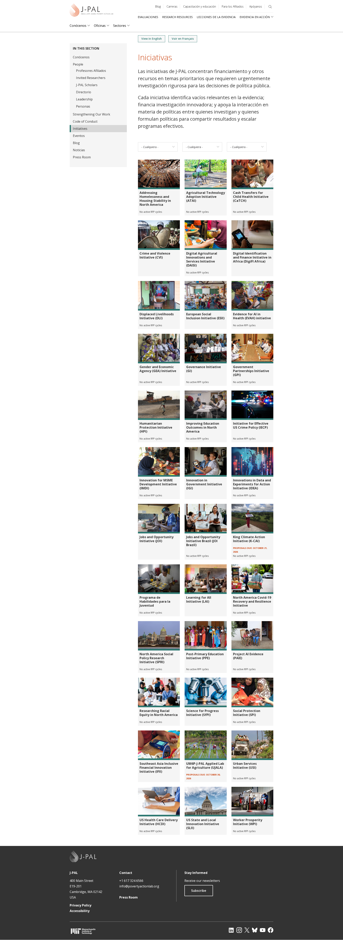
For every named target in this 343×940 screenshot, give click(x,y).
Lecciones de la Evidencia (216, 17)
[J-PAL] (91, 11)
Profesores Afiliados (91, 70)
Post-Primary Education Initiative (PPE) (205, 656)
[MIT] (83, 931)
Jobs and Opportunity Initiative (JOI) (156, 539)
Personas (83, 106)
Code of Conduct (85, 121)
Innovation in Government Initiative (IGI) (204, 484)
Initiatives (80, 128)
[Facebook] (270, 930)
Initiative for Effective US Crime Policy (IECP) (250, 425)
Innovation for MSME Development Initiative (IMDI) (158, 484)
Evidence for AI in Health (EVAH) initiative (252, 316)
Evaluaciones (148, 17)
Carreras (172, 6)
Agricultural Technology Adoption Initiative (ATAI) (205, 197)
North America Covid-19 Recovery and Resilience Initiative (252, 601)
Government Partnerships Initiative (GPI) (251, 371)
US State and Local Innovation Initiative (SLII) (202, 824)
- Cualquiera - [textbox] (149, 147)
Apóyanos (255, 6)
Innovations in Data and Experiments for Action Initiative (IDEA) (252, 484)
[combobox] (158, 147)
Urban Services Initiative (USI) (245, 765)
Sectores (119, 26)
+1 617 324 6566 (131, 880)
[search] (270, 6)
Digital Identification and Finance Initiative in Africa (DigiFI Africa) (252, 257)
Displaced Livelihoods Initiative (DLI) (157, 316)
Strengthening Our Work (91, 114)
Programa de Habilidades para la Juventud (155, 601)
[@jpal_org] (239, 930)
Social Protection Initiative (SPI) (246, 713)
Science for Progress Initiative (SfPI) (202, 713)
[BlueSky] (254, 930)
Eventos (79, 136)
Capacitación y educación (199, 6)
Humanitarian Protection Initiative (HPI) (156, 427)
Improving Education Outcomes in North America (202, 427)
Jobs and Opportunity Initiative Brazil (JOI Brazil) (203, 541)
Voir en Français (183, 38)
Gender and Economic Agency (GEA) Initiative (158, 369)
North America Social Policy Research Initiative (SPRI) (156, 658)
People (78, 64)
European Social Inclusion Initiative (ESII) (205, 316)
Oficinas (100, 26)
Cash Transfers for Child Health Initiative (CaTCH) (251, 197)
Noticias (79, 150)
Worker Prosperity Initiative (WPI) (247, 822)
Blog (158, 6)
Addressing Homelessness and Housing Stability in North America (155, 199)
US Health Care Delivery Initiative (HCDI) (159, 822)
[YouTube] (262, 930)
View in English (151, 38)
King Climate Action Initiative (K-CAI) (249, 539)
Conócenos (78, 26)
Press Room (82, 157)
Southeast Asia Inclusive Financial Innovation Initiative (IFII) (159, 767)
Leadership (84, 99)
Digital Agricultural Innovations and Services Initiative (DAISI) (201, 259)
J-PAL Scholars (86, 85)
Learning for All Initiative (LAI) (198, 599)
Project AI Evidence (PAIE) (248, 656)
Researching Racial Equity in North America (159, 713)
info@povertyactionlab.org (139, 886)
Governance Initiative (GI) (203, 369)
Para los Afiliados (233, 6)
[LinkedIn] (231, 930)
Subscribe (198, 890)
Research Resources (177, 17)
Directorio (83, 92)
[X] (247, 930)
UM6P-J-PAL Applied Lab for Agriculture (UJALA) (205, 765)
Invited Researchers (90, 78)
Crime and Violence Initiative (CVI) (155, 255)
